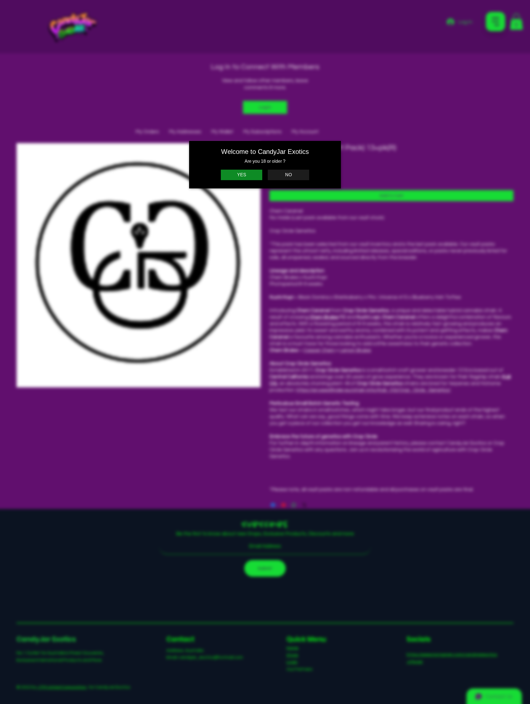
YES (241, 174)
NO (288, 174)
